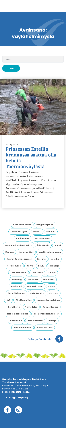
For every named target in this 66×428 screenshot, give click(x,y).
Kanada (9, 252)
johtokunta (43, 245)
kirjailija (55, 259)
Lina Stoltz (37, 272)
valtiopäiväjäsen (22, 327)
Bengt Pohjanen (44, 224)
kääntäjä (54, 266)
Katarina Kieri (26, 252)
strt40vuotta (37, 293)
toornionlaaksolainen (48, 300)
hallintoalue (22, 238)
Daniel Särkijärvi (19, 231)
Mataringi (17, 279)
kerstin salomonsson (50, 252)
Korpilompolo (14, 266)
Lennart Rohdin (19, 272)
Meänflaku (48, 279)
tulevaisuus (16, 320)
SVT (8, 300)
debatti (37, 231)
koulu (41, 266)
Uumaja (52, 320)
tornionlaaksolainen (18, 314)
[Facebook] (59, 340)
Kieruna (41, 259)
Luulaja (52, 272)
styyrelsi (53, 293)
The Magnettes (23, 300)
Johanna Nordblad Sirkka (18, 245)
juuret (57, 245)
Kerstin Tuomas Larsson (19, 259)
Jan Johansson (42, 238)
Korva (30, 266)
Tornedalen (31, 307)
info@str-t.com (20, 391)
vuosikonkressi (44, 327)
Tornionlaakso (50, 307)
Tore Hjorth (14, 307)
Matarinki (32, 279)
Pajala (51, 286)
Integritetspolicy (18, 397)
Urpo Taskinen (35, 320)
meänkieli (16, 286)
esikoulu (50, 231)
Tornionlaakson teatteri (46, 314)
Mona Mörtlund (35, 286)
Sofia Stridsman (16, 293)
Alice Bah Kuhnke (22, 224)
